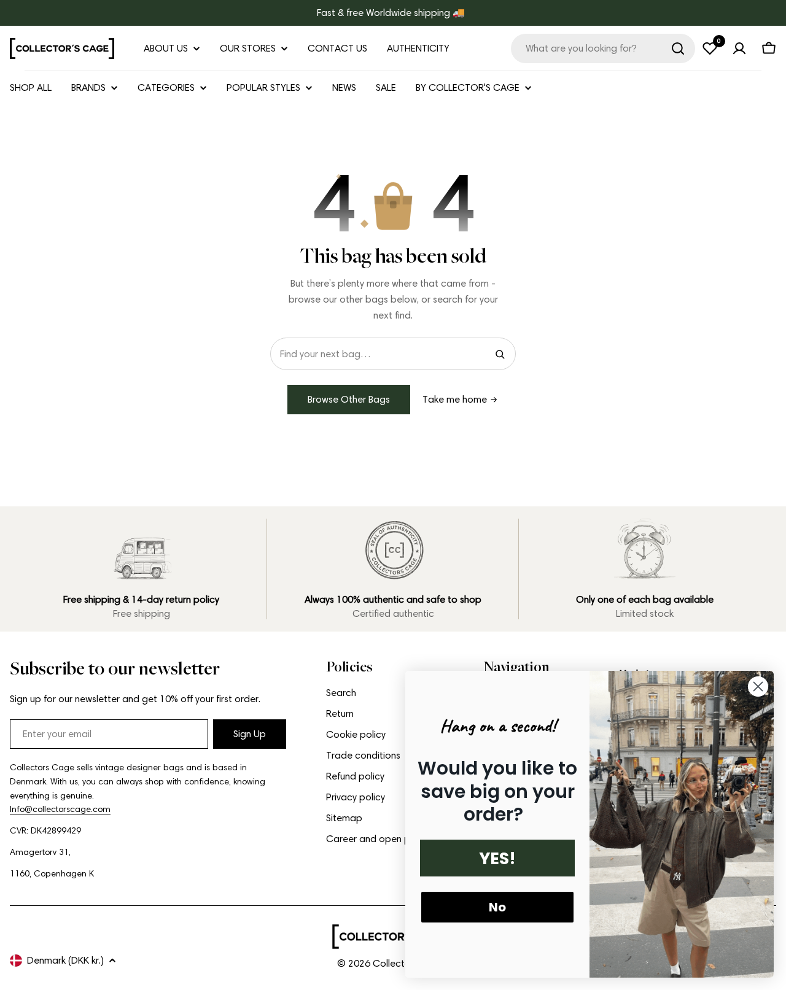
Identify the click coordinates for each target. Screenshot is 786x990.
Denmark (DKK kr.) (65, 960)
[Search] (678, 48)
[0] (709, 48)
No (497, 907)
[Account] (739, 48)
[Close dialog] (758, 686)
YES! (497, 858)
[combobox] (603, 48)
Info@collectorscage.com (60, 809)
